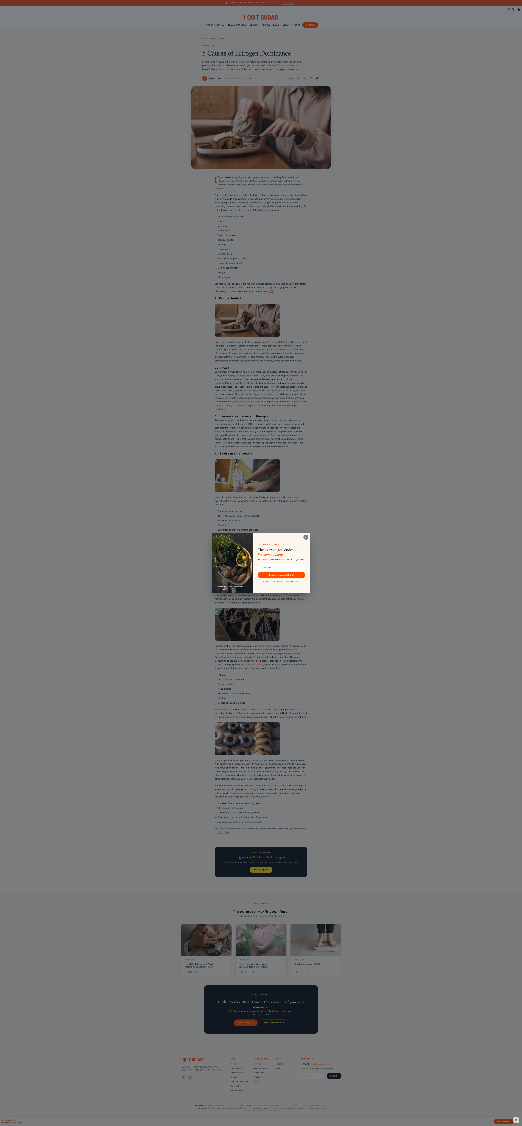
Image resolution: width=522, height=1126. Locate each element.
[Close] (305, 537)
